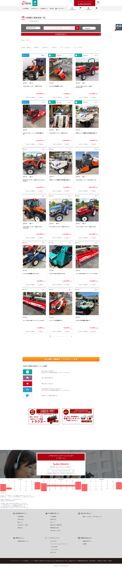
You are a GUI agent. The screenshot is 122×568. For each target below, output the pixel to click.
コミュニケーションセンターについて (61, 470)
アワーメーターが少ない (65, 47)
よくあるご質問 (53, 546)
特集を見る (20, 527)
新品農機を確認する (61, 34)
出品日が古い (54, 47)
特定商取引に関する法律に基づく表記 (46, 560)
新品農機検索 (21, 516)
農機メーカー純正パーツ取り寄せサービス (92, 516)
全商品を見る (21, 519)
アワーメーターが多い (78, 47)
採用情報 (110, 560)
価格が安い (29, 47)
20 (71, 336)
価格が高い (37, 47)
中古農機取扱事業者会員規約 (82, 560)
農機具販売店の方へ (87, 541)
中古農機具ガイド (44, 8)
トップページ (24, 21)
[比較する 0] (20, 12)
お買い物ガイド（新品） (23, 525)
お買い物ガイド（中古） (55, 530)
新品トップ (20, 522)
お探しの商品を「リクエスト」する (62, 359)
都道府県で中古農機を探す (56, 525)
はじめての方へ (60, 8)
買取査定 (52, 8)
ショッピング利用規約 (33, 560)
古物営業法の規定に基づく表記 (61, 560)
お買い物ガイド (34, 8)
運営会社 (105, 560)
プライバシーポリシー (14, 560)
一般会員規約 (99, 560)
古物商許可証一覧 (72, 560)
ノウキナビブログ (54, 549)
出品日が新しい (45, 47)
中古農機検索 (26, 8)
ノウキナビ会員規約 (24, 560)
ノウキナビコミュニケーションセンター (84, 3)
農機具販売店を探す (54, 527)
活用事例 (85, 543)
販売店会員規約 (92, 560)
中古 (34, 4)
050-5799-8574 (62, 464)
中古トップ (52, 522)
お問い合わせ (53, 552)
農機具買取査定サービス (23, 541)
